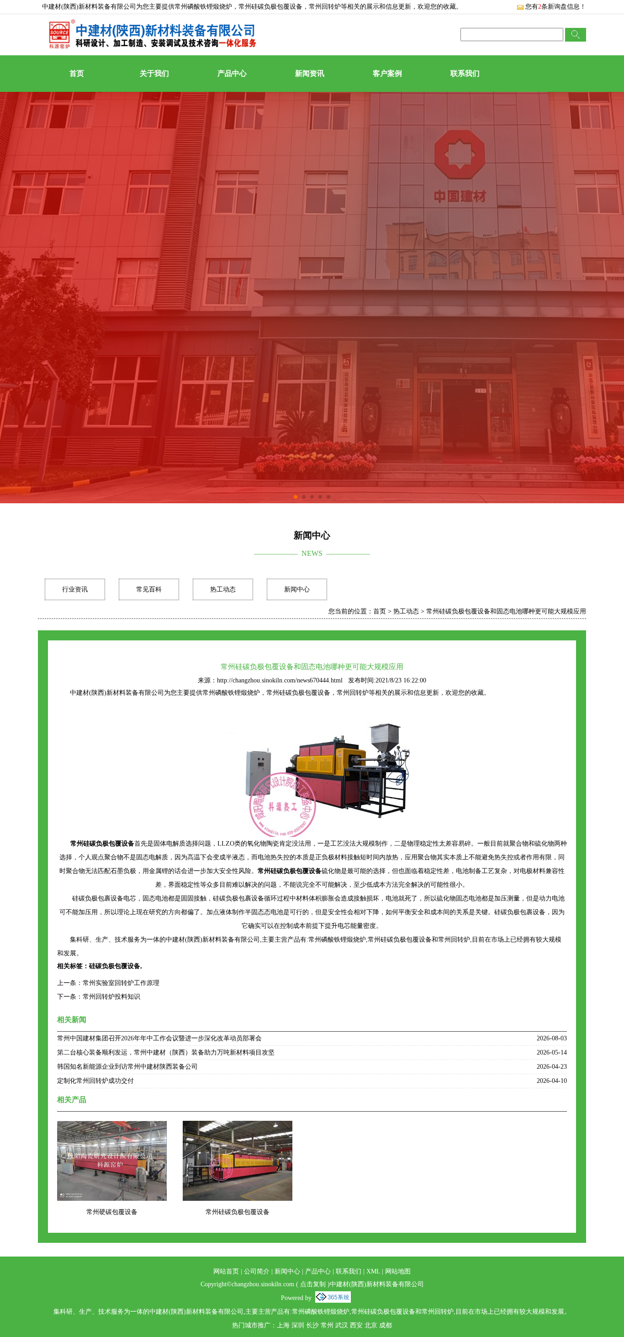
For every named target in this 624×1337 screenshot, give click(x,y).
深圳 (297, 1325)
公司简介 (257, 1271)
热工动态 (223, 589)
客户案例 (387, 73)
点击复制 (313, 1284)
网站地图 (398, 1271)
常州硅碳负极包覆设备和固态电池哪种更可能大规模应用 (506, 611)
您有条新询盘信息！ (555, 6)
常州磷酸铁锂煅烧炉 (203, 6)
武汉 (341, 1325)
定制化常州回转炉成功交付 (95, 1080)
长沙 (312, 1325)
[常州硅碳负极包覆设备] (237, 1126)
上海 (283, 1325)
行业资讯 (75, 589)
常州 (327, 1325)
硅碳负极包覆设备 (114, 966)
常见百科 (149, 589)
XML (373, 1271)
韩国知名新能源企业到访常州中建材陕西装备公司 (127, 1066)
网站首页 (226, 1271)
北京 (371, 1325)
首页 (76, 73)
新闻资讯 (309, 73)
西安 (356, 1325)
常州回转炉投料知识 (111, 996)
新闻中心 (297, 589)
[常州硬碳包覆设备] (112, 1126)
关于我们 (154, 73)
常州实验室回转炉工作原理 (121, 983)
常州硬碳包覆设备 (111, 1212)
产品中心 (232, 73)
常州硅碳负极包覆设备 (238, 1212)
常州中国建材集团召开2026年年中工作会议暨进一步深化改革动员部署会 (159, 1038)
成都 (385, 1325)
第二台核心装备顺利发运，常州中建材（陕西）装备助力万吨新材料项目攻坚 (166, 1052)
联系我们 (465, 73)
